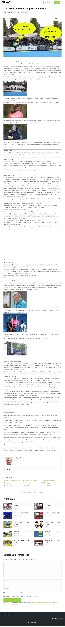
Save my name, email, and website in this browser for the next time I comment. (22, 592)
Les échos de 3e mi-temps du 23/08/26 (21, 505)
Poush (35, 622)
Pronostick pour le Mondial (21, 513)
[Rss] (9, 469)
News (33, 492)
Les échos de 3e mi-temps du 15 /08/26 (52, 505)
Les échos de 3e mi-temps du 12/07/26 (21, 523)
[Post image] (7, 506)
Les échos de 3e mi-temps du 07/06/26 (52, 541)
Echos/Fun (29, 492)
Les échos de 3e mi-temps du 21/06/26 (52, 532)
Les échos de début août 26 (52, 513)
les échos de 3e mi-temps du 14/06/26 (21, 541)
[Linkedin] (11, 469)
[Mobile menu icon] (62, 2)
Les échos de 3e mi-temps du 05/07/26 (52, 523)
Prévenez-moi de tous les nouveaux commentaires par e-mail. (21, 596)
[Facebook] (5, 469)
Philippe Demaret (5, 614)
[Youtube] (7, 469)
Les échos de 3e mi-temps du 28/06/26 (21, 532)
